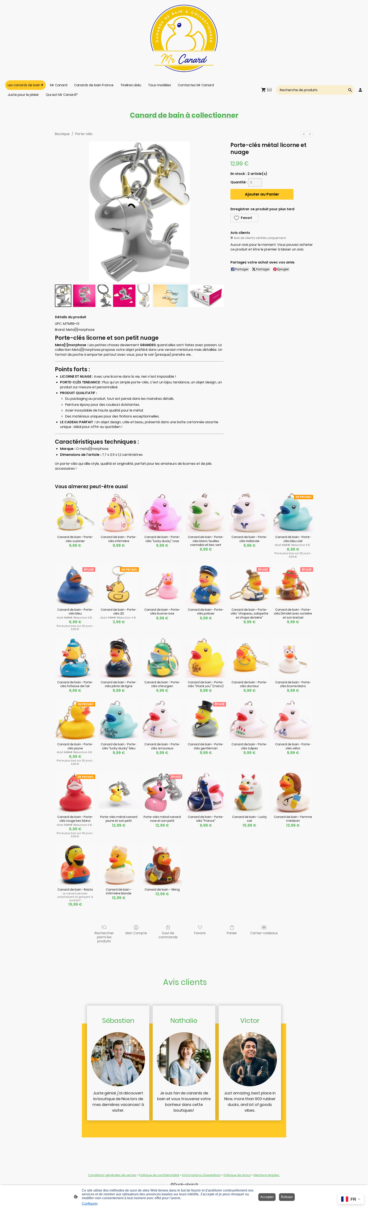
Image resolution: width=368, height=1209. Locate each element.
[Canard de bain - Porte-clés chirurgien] (162, 658)
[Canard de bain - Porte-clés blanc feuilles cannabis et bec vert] (206, 513)
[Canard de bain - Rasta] (75, 865)
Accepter (267, 1197)
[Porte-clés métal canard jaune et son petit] (119, 792)
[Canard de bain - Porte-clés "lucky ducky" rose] (162, 513)
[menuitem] (304, 134)
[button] (244, 218)
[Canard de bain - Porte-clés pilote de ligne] (119, 658)
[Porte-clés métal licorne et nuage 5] (170, 296)
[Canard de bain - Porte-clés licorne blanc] (293, 658)
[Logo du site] (183, 38)
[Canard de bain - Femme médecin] (293, 792)
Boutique (62, 133)
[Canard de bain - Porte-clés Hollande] (249, 513)
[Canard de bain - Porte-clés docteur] (249, 658)
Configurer (90, 1203)
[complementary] (351, 1199)
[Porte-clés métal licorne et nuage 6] (206, 296)
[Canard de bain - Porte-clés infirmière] (119, 513)
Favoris (200, 933)
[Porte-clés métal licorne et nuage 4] (144, 296)
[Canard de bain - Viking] (162, 865)
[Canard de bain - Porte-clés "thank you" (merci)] (206, 658)
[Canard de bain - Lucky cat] (249, 792)
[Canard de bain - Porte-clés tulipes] (249, 720)
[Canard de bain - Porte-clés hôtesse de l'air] (75, 658)
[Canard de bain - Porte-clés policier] (206, 585)
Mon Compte (136, 933)
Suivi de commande (168, 935)
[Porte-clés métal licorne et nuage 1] (84, 296)
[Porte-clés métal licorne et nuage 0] (63, 296)
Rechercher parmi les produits (104, 937)
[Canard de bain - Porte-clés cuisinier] (75, 513)
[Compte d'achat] (360, 89)
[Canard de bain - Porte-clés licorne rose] (162, 585)
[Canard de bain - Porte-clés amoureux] (162, 720)
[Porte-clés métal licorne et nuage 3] (124, 296)
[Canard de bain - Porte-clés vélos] (293, 720)
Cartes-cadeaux (264, 933)
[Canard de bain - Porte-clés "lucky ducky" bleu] (119, 720)
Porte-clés (83, 133)
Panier (232, 933)
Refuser (287, 1197)
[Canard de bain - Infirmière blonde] (119, 865)
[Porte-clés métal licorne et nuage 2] (104, 296)
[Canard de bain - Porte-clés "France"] (206, 792)
